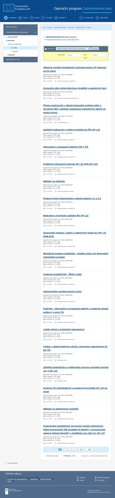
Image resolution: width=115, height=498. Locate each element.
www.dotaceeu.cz (22, 479)
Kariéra (9, 481)
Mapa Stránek (101, 480)
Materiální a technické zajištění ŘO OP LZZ (65, 215)
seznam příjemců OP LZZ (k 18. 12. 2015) (59, 39)
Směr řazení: (86, 56)
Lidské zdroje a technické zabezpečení (63, 329)
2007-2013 (71, 27)
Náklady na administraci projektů (60, 409)
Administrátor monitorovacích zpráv (62, 291)
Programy (49, 27)
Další (89, 449)
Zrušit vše (95, 48)
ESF (44, 27)
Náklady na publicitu (54, 181)
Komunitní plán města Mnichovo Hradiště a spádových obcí (74, 88)
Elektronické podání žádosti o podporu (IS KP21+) (21, 477)
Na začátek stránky (13, 463)
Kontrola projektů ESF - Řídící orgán (62, 274)
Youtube (82, 480)
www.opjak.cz (34, 479)
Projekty (89, 27)
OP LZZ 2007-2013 (80, 27)
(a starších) (61, 37)
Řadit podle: (61, 54)
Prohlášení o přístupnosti (104, 477)
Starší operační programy (60, 27)
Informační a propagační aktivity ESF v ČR (65, 147)
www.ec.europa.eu (46, 479)
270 (81, 449)
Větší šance (82, 477)
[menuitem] (10, 17)
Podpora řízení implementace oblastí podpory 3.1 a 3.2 (72, 198)
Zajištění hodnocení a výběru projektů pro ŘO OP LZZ (71, 130)
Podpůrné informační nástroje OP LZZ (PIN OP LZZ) (70, 164)
